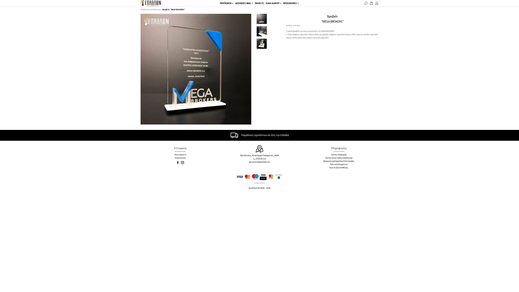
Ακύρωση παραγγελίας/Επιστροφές (338, 161)
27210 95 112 (261, 158)
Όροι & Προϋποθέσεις (338, 167)
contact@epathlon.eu (260, 162)
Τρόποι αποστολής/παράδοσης (339, 158)
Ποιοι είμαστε (180, 154)
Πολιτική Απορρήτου (339, 164)
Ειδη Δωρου (272, 3)
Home (143, 9)
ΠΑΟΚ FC (259, 3)
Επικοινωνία (180, 158)
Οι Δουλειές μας (154, 9)
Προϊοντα (225, 3)
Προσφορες (290, 3)
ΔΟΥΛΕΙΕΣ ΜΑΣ (243, 3)
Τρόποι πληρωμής (339, 154)
